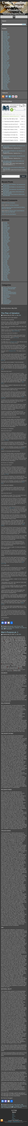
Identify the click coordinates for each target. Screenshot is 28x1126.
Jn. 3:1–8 (16, 337)
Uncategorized (6, 303)
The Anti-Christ (6, 299)
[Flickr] (12, 97)
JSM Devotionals (6, 296)
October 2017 (6, 59)
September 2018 (6, 49)
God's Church (6, 294)
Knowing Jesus (6, 297)
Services (13, 1116)
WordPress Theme (16, 1121)
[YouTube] (16, 97)
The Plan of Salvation (10, 202)
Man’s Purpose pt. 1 (9, 632)
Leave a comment (17, 1107)
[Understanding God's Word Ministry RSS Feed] (2, 1120)
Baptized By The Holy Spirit (9, 288)
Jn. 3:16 (6, 440)
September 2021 (6, 46)
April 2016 (5, 73)
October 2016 (6, 67)
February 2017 (6, 62)
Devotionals (5, 289)
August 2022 (5, 38)
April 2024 (5, 35)
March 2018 (5, 54)
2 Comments (9, 628)
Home (13, 1113)
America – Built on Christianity (9, 287)
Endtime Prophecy (7, 291)
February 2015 (6, 89)
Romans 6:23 (12, 350)
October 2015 (6, 80)
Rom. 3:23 (11, 508)
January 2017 (6, 63)
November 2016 (6, 65)
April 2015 (5, 86)
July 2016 (5, 69)
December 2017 (6, 58)
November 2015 (6, 79)
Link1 (13, 1119)
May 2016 (5, 71)
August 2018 (5, 51)
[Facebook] (6, 97)
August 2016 (5, 68)
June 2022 (5, 40)
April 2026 (5, 31)
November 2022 (6, 37)
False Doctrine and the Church (9, 292)
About (13, 1114)
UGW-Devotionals (7, 302)
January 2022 (6, 43)
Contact (13, 1118)
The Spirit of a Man (7, 300)
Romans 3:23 (14, 341)
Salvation (5, 298)
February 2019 (6, 47)
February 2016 (6, 75)
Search (3, 174)
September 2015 (6, 81)
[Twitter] (9, 97)
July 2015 (5, 84)
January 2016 (6, 76)
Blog (13, 1117)
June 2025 (5, 32)
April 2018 (5, 53)
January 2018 (6, 57)
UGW (3, 202)
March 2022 (5, 41)
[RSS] (3, 97)
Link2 (15, 1119)
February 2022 (6, 42)
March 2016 (5, 74)
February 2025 (6, 33)
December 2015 (6, 78)
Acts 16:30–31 (15, 331)
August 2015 (5, 82)
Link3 (18, 1119)
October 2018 (6, 48)
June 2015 (5, 85)
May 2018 (5, 52)
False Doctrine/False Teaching (9, 293)
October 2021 (6, 45)
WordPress (9, 1121)
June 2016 (5, 70)
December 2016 (6, 64)
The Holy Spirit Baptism (11, 214)
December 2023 (6, 36)
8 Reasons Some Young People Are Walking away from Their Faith (13, 211)
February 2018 (6, 56)
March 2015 (5, 87)
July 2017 (5, 60)
